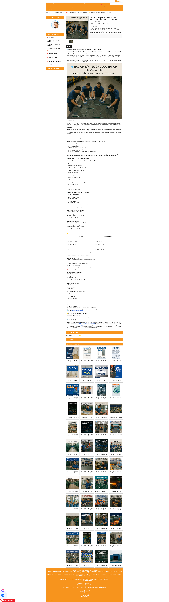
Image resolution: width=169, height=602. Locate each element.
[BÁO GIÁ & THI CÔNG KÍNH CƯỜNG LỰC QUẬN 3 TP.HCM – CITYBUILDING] (116, 371)
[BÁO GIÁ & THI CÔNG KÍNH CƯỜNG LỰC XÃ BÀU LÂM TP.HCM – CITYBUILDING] (72, 427)
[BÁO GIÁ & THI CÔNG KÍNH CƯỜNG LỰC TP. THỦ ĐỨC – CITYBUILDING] (72, 408)
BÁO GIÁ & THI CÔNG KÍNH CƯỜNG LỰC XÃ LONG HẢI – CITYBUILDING (116, 417)
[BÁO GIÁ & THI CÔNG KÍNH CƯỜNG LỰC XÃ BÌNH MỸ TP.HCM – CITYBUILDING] (116, 556)
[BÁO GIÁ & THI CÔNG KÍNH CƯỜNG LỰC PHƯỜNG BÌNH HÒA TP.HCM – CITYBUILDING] (101, 464)
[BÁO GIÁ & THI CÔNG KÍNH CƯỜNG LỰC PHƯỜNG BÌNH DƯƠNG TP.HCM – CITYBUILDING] (87, 464)
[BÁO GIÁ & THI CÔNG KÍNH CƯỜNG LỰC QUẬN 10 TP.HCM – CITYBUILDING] (101, 353)
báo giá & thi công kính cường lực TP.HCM (85, 323)
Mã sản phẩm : (94, 26)
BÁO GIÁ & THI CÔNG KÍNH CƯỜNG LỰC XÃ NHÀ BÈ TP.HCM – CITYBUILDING (72, 491)
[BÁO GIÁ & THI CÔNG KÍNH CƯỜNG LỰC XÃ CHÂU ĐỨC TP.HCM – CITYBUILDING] (116, 427)
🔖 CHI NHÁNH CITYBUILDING (111, 6)
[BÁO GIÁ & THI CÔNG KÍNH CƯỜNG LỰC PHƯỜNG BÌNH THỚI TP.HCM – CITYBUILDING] (72, 556)
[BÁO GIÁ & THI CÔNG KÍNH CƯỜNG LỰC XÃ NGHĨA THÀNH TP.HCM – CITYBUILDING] (101, 427)
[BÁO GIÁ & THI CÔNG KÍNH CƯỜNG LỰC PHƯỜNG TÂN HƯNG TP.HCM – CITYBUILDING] (101, 556)
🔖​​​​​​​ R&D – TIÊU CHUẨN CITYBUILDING (92, 6)
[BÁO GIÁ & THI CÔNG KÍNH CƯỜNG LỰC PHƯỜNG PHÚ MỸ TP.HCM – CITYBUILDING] (87, 445)
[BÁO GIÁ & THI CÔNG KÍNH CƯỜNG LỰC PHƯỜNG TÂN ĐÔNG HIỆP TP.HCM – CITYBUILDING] (116, 464)
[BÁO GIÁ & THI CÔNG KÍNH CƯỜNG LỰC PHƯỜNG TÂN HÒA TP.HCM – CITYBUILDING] (101, 519)
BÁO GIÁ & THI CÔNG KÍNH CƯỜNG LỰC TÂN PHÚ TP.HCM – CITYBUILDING (87, 417)
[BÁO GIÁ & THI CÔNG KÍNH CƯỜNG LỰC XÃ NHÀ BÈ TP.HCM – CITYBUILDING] (72, 482)
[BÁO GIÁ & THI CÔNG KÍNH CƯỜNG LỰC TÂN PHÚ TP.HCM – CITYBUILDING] (87, 408)
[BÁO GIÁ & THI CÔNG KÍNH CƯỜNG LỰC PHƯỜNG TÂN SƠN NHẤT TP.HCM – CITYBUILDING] (116, 519)
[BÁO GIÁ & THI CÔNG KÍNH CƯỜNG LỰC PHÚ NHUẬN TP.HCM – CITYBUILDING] (101, 408)
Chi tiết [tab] (69, 46)
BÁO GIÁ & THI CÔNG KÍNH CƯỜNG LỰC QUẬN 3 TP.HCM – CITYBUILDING (116, 380)
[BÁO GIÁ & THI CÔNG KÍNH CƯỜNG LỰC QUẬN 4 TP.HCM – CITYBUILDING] (101, 371)
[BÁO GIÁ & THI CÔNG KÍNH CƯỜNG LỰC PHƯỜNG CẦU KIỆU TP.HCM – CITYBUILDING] (72, 538)
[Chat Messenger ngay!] (2, 590)
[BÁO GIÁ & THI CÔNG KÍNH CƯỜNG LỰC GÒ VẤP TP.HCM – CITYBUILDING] (72, 390)
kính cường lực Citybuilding (82, 325)
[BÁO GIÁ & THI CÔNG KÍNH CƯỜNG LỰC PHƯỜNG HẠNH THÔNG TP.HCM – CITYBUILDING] (87, 538)
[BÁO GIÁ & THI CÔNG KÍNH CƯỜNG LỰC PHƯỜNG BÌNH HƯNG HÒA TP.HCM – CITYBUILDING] (116, 538)
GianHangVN (120, 600)
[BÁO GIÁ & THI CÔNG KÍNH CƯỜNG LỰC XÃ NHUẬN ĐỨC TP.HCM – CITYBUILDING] (72, 501)
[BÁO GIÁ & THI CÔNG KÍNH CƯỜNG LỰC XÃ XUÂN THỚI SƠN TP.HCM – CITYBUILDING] (87, 482)
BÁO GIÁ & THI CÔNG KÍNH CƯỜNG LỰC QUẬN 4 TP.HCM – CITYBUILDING (101, 380)
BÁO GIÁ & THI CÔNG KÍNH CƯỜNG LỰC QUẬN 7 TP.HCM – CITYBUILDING (101, 399)
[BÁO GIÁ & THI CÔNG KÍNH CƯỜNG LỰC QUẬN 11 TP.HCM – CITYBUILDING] (87, 353)
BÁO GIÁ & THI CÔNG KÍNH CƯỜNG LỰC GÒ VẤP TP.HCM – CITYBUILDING (72, 399)
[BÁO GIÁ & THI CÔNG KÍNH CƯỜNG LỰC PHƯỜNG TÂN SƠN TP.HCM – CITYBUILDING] (72, 519)
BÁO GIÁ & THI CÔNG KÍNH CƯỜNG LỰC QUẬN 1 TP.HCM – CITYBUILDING (87, 399)
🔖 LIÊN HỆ (49, 9)
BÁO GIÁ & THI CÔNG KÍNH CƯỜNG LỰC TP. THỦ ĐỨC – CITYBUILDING (73, 417)
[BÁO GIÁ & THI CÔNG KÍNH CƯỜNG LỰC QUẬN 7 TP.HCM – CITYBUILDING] (101, 390)
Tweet (98, 23)
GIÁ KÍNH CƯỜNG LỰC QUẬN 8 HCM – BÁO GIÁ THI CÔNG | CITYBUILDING (116, 362)
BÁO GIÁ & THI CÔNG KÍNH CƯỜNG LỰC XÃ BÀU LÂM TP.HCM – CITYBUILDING (72, 436)
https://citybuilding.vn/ (77, 310)
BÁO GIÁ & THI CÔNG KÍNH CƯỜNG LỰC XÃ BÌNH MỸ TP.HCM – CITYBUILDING (116, 565)
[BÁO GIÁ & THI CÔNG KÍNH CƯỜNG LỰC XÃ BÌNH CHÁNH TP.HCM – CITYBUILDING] (101, 501)
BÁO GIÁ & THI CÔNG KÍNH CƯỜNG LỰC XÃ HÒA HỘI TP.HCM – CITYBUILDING (87, 436)
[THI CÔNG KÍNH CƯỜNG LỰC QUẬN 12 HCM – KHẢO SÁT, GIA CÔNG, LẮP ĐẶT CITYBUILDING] (72, 353)
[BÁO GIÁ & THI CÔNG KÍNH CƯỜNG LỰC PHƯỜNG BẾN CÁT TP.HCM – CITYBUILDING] (116, 445)
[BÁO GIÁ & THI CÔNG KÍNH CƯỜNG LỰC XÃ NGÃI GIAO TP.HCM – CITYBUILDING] (72, 445)
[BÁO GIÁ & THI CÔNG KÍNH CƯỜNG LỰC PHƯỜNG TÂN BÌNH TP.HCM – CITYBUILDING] (87, 519)
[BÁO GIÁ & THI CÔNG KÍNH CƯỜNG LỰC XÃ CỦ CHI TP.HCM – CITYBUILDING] (116, 482)
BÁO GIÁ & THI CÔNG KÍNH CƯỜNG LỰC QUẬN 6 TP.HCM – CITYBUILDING (72, 380)
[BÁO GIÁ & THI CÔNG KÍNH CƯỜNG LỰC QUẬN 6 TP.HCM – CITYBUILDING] (72, 371)
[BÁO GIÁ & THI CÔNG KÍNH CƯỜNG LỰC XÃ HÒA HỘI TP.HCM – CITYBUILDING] (87, 427)
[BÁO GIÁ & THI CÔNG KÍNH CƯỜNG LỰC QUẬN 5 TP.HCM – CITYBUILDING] (87, 371)
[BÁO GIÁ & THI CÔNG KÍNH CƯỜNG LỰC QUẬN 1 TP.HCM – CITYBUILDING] (87, 390)
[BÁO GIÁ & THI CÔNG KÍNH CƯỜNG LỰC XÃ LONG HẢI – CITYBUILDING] (116, 408)
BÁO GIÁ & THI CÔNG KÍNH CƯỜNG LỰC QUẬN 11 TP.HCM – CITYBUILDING (87, 362)
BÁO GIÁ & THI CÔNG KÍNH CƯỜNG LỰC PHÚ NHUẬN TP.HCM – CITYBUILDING (101, 417)
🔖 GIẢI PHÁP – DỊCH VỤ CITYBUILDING (71, 6)
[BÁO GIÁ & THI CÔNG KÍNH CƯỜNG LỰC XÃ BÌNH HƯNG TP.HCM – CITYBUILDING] (87, 501)
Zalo (3, 595)
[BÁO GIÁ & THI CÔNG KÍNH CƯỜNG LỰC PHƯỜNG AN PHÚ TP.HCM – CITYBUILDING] (77, 27)
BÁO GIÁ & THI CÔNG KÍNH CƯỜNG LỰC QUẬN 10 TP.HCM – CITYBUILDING (101, 362)
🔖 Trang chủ (50, 4)
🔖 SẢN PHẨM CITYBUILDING (107, 4)
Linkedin (106, 23)
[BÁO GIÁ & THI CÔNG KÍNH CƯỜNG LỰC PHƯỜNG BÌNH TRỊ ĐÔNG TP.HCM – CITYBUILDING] (101, 538)
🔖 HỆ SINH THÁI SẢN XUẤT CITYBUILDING (87, 4)
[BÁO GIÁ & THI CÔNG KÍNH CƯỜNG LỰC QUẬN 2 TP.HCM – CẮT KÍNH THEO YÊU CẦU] (116, 390)
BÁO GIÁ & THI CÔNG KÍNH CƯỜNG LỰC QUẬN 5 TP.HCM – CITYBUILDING (87, 380)
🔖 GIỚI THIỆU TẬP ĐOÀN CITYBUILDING (65, 4)
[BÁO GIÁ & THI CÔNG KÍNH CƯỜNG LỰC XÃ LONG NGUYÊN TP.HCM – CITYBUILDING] (72, 464)
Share (92, 23)
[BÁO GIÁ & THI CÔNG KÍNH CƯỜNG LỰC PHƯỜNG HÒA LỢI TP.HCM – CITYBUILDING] (101, 445)
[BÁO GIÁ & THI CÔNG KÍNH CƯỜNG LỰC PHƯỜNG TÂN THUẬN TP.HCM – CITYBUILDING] (87, 556)
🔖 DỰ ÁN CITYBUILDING (52, 6)
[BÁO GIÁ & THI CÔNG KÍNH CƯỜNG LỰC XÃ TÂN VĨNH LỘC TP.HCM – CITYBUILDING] (116, 501)
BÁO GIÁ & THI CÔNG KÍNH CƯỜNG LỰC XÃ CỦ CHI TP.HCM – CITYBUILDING (116, 491)
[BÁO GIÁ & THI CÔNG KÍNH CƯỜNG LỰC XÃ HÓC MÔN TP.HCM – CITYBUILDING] (101, 482)
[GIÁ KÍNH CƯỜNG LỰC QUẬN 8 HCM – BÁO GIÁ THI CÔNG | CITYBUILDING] (116, 353)
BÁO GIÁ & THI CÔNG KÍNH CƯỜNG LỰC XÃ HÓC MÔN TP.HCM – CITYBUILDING (101, 491)
